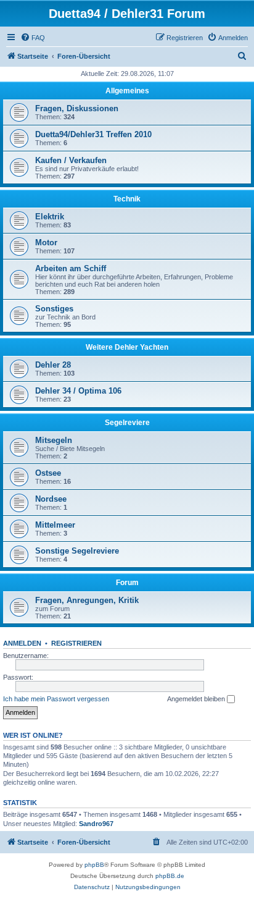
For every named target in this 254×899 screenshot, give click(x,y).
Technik (127, 199)
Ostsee (48, 473)
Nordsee (51, 499)
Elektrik (49, 216)
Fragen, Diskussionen (76, 108)
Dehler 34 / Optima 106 (78, 390)
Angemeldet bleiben (197, 699)
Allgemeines (127, 91)
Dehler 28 (53, 364)
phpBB (94, 864)
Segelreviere (127, 422)
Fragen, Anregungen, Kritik (87, 600)
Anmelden (22, 643)
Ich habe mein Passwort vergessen (56, 699)
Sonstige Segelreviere (77, 550)
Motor (46, 242)
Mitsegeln (53, 440)
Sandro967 (96, 823)
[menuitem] (32, 37)
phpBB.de (169, 875)
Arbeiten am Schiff (70, 268)
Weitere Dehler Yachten (127, 347)
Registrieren (76, 643)
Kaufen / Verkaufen (71, 160)
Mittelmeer (55, 525)
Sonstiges (54, 308)
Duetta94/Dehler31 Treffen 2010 (93, 134)
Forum (127, 582)
